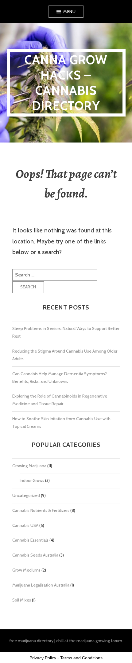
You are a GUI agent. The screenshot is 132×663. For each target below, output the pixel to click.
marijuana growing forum (99, 640)
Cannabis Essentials (30, 540)
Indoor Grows (32, 480)
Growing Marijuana (29, 466)
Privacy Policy (42, 657)
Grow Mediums (26, 570)
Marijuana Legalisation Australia (40, 585)
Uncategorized (26, 495)
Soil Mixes (21, 600)
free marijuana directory (31, 640)
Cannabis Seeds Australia (35, 555)
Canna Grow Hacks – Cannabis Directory (66, 82)
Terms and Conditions (81, 657)
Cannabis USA (25, 525)
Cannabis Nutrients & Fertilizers (40, 510)
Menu (69, 11)
